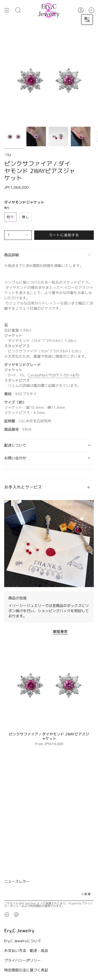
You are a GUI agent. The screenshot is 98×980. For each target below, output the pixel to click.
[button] (18, 10)
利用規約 (36, 906)
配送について (15, 445)
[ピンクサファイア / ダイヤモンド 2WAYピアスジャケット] (49, 684)
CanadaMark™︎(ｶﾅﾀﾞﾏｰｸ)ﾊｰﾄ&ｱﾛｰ (54, 375)
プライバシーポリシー (22, 960)
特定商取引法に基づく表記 (26, 969)
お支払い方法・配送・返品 (26, 950)
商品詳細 (11, 254)
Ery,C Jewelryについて (22, 940)
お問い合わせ (15, 457)
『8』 (8, 155)
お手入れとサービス (23, 487)
